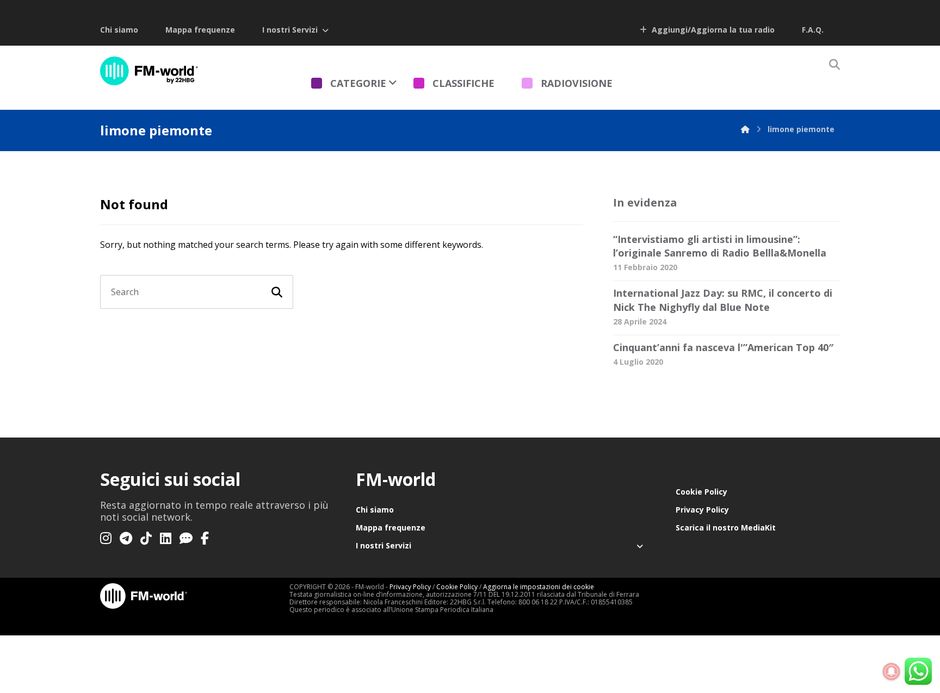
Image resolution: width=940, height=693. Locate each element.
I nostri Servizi (290, 29)
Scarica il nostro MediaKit (726, 527)
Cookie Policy (701, 491)
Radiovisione (577, 83)
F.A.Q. (813, 29)
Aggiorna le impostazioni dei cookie (538, 586)
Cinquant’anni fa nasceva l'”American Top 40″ (723, 347)
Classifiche (463, 83)
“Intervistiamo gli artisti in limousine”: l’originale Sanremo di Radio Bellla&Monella (719, 246)
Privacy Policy (702, 509)
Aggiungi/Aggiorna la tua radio (712, 29)
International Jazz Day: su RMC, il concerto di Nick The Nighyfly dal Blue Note (722, 299)
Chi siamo (119, 29)
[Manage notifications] (891, 671)
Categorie (358, 83)
